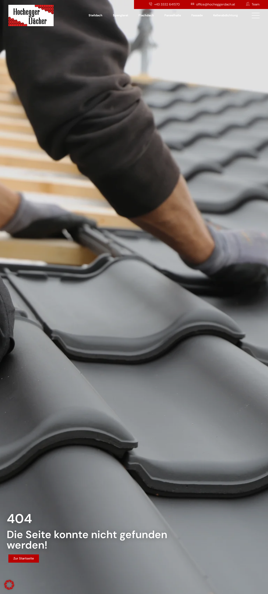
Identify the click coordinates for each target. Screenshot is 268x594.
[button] (9, 585)
